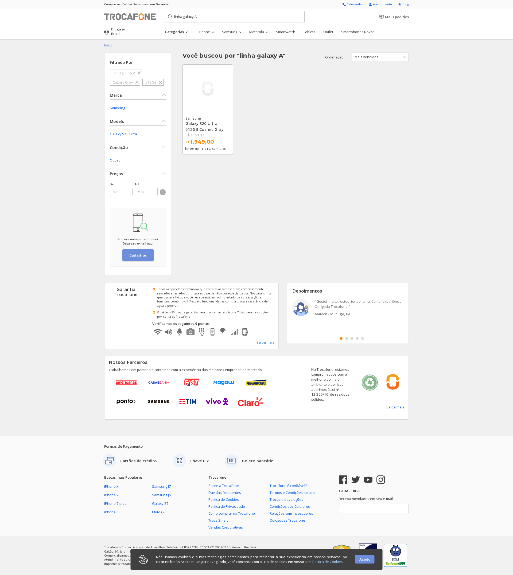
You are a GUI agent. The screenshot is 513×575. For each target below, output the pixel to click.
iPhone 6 (111, 512)
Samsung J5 (161, 495)
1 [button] (341, 338)
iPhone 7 (111, 495)
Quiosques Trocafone (287, 520)
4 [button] (357, 338)
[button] (181, 32)
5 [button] (362, 338)
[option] (348, 308)
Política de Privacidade (226, 506)
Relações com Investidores (291, 513)
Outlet (115, 160)
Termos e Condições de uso (292, 492)
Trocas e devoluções (286, 499)
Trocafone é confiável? (288, 485)
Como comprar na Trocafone (231, 513)
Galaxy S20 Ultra (123, 134)
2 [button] (346, 338)
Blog (406, 4)
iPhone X (111, 486)
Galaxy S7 (160, 503)
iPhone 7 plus (115, 503)
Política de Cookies (223, 499)
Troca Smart (218, 520)
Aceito (364, 559)
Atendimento (383, 4)
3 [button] (352, 338)
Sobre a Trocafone (223, 485)
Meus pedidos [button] (396, 16)
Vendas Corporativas (225, 527)
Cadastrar (138, 255)
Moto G (158, 512)
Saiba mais (265, 342)
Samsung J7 (161, 486)
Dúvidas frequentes (224, 492)
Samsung (117, 107)
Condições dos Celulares (290, 506)
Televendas (355, 4)
